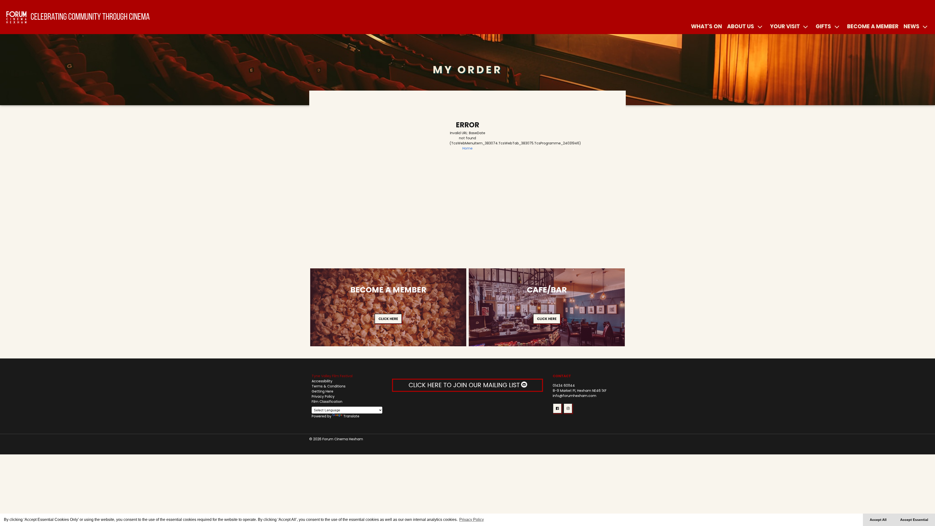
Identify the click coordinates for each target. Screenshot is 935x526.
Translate (351, 416)
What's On (706, 26)
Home (467, 148)
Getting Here (322, 391)
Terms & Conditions (329, 386)
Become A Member (872, 26)
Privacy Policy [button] (471, 519)
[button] (557, 408)
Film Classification (327, 401)
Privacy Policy (323, 396)
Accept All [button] (878, 520)
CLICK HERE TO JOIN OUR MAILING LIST (465, 385)
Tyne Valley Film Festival (332, 376)
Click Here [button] (388, 318)
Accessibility (322, 381)
